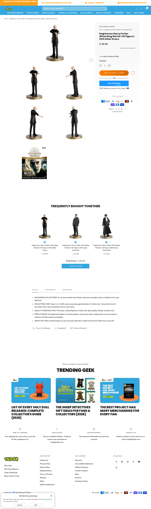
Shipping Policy (46, 471)
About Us (78, 460)
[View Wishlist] (141, 9)
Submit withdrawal (47, 484)
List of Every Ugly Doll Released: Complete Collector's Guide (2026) (30, 412)
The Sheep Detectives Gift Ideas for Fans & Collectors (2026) (73, 410)
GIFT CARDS (139, 13)
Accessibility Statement (84, 464)
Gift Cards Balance (11, 469)
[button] (146, 9)
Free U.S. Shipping (43, 328)
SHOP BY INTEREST (103, 13)
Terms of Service (46, 474)
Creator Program (81, 471)
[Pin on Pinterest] (118, 109)
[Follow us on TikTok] (116, 467)
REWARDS (119, 13)
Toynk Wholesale (10, 473)
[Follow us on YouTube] (139, 462)
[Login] (137, 8)
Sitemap (43, 478)
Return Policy (45, 467)
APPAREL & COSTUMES (67, 13)
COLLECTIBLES (86, 13)
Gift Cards (8, 466)
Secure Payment (80, 328)
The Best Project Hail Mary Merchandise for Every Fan (119, 410)
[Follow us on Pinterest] (133, 462)
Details (35, 290)
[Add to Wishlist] (133, 73)
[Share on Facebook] (115, 109)
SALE (129, 13)
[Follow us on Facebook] (116, 462)
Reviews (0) (67, 290)
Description (50, 290)
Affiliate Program (81, 467)
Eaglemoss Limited (107, 27)
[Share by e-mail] (125, 109)
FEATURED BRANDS (15, 13)
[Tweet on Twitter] (122, 109)
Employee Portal (81, 481)
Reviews (78, 478)
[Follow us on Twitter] (122, 462)
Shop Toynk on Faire (11, 476)
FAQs (42, 481)
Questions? (62, 328)
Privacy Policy (45, 464)
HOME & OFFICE (48, 13)
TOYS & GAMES (33, 13)
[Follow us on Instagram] (127, 462)
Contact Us (44, 460)
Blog (77, 474)
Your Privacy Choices (23, 492)
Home (6, 19)
